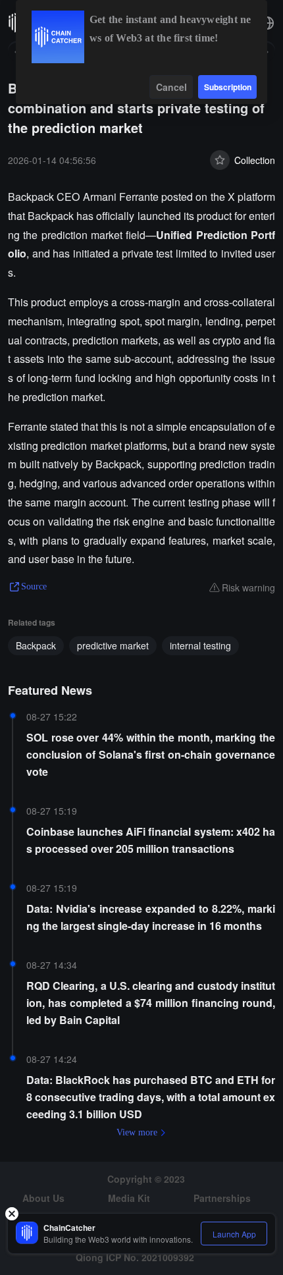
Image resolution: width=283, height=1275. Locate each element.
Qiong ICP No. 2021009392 (135, 1257)
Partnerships (222, 1198)
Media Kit (129, 1198)
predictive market (113, 645)
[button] (267, 23)
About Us (43, 1198)
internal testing (200, 645)
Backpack (36, 645)
